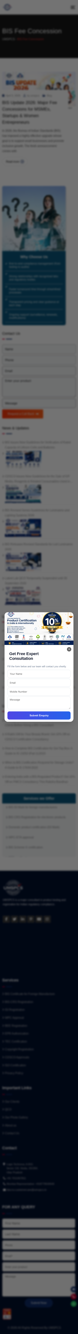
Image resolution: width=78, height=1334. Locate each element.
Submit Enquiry (39, 715)
